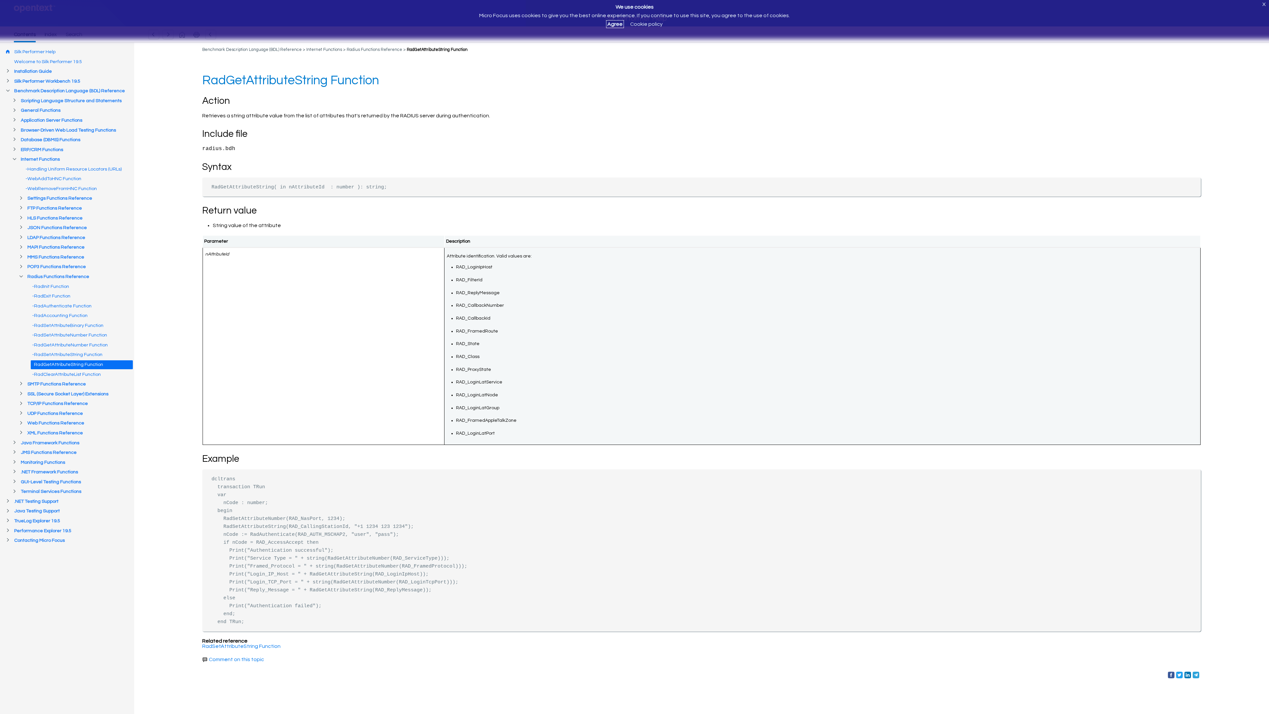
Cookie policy (646, 24)
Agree (615, 24)
